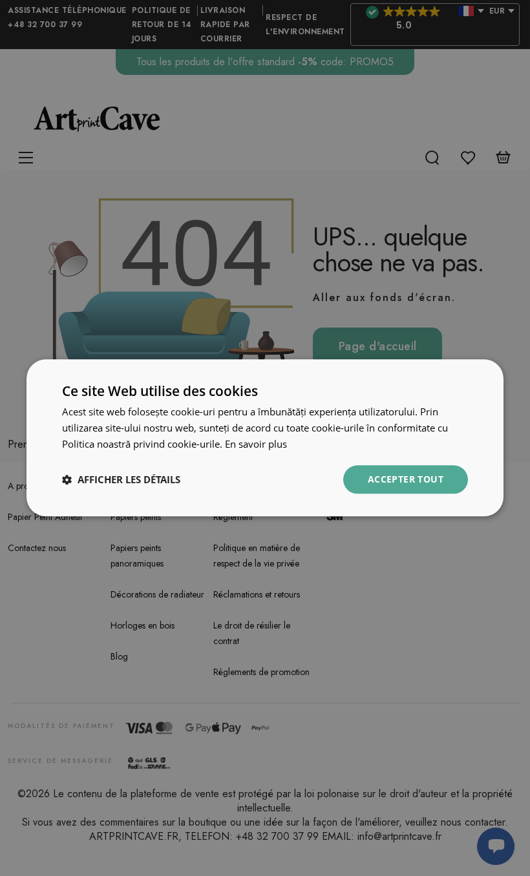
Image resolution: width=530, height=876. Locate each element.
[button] (121, 479)
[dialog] (265, 437)
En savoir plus (256, 443)
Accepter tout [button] (405, 479)
